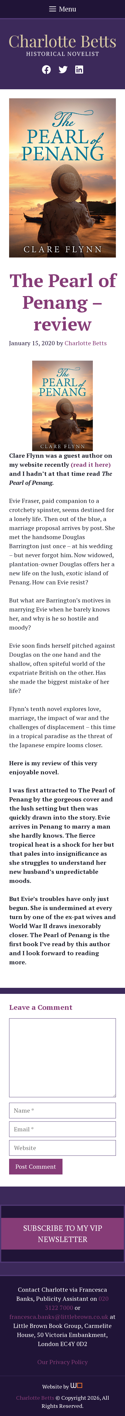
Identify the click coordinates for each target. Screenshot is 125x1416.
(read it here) (91, 464)
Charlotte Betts (35, 1397)
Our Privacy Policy (62, 1362)
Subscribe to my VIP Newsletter (62, 1233)
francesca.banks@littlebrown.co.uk (58, 1317)
